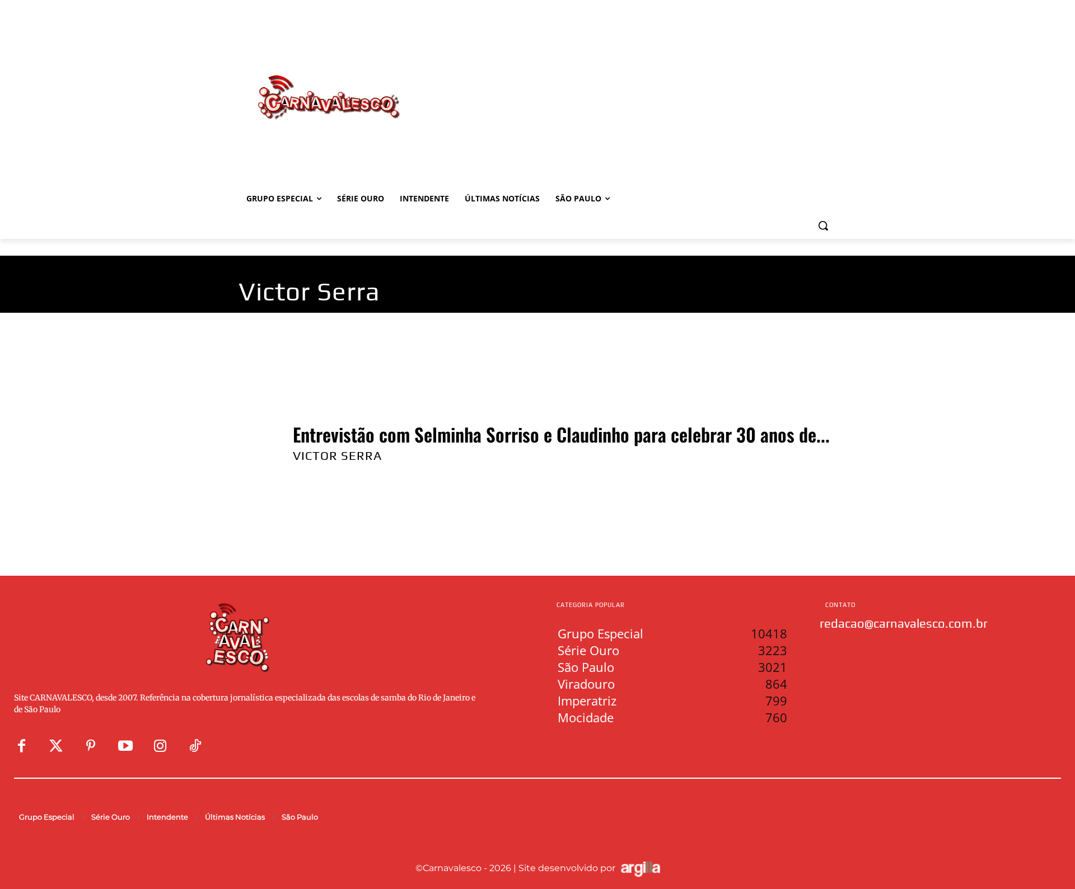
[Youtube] (125, 746)
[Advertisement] (627, 86)
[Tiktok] (195, 746)
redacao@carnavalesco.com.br (904, 623)
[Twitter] (56, 746)
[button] (823, 225)
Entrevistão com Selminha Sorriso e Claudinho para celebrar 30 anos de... (561, 434)
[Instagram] (160, 746)
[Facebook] (21, 746)
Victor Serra (337, 455)
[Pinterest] (90, 746)
